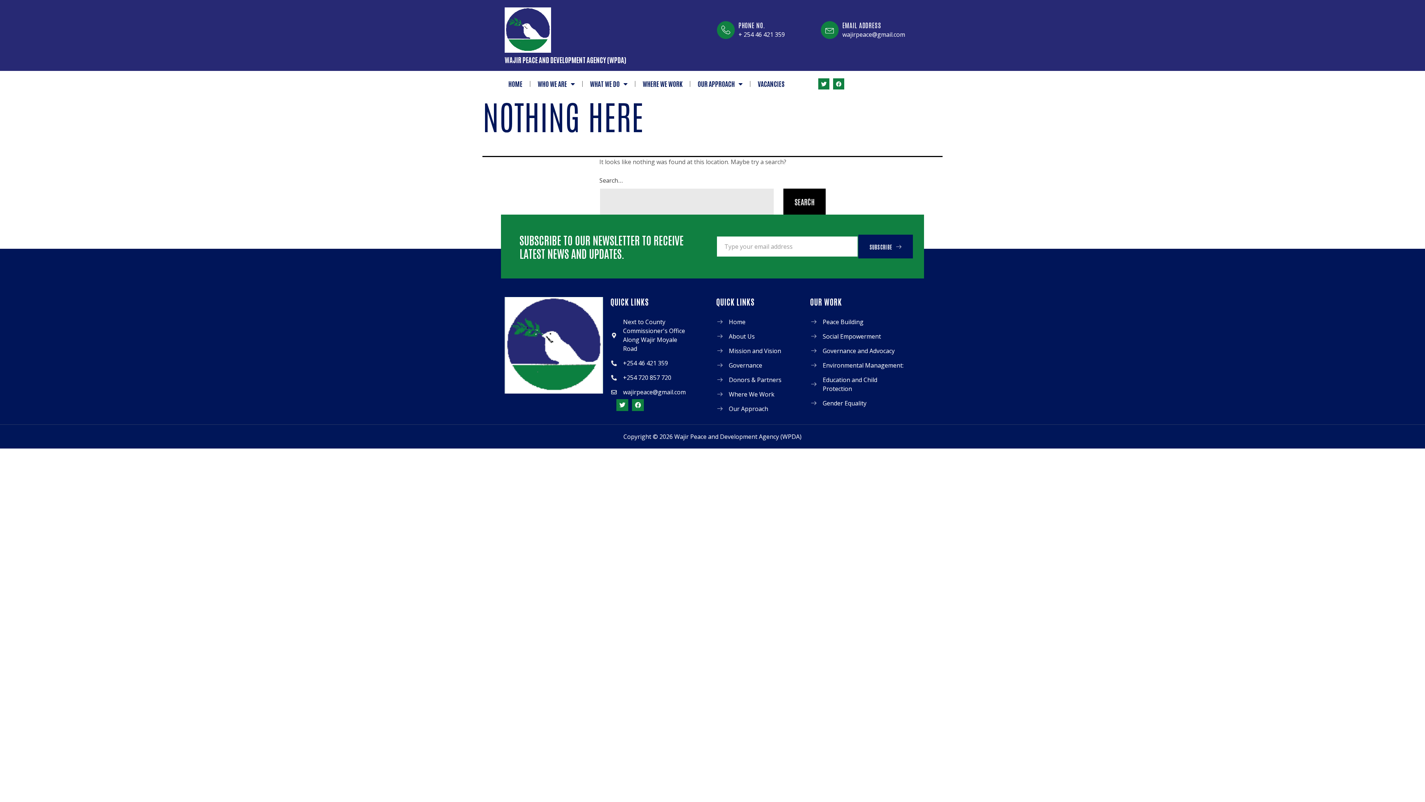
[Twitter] (823, 83)
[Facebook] (838, 83)
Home (515, 83)
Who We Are (552, 83)
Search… (611, 180)
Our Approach (716, 83)
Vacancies (771, 83)
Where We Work (662, 83)
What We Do (605, 83)
